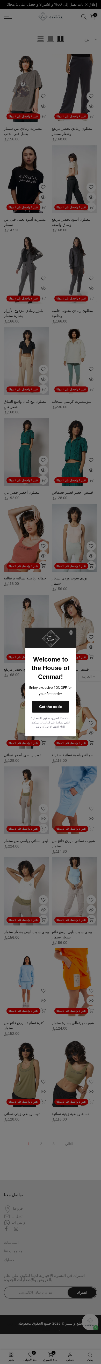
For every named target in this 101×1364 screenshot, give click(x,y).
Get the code (50, 707)
